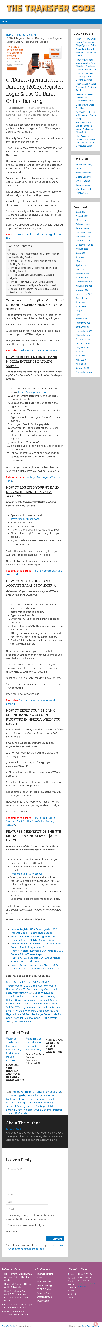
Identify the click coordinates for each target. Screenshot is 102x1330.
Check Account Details (19, 982)
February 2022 (83, 273)
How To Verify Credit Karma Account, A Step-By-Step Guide (86, 42)
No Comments (26, 118)
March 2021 (81, 318)
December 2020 (84, 331)
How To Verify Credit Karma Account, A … (85, 1277)
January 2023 (82, 228)
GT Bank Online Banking (30, 1099)
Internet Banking (15, 111)
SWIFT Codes (24, 115)
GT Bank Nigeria (16, 1095)
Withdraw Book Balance (38, 1010)
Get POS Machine (48, 1003)
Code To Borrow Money (29, 989)
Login (29, 111)
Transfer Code (41, 115)
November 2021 (84, 286)
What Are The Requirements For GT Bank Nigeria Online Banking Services (34, 256)
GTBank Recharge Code (36, 1014)
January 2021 (82, 327)
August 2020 (82, 347)
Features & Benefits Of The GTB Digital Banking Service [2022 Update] (34, 291)
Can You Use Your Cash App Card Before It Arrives (85, 76)
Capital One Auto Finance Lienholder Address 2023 (35, 1058)
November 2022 (84, 236)
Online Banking (42, 1109)
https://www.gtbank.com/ (33, 392)
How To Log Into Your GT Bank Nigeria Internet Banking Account (33, 270)
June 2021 (81, 306)
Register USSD (22, 1021)
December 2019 (84, 372)
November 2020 (84, 335)
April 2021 (81, 314)
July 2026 (80, 212)
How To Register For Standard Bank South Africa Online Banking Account (31, 821)
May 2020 (81, 360)
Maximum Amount (23, 992)
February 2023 (83, 224)
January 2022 (82, 277)
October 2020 (83, 339)
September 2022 (84, 245)
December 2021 (84, 281)
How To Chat (30, 1003)
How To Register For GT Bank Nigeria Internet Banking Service (32, 263)
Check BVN (40, 1018)
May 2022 (81, 261)
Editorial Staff (16, 107)
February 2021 (83, 323)
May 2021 (81, 310)
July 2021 (80, 302)
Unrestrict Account (25, 1000)
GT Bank (26, 1091)
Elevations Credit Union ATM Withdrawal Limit (84, 97)
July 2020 (80, 351)
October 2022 (83, 240)
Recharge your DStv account (26, 873)
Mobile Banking (42, 111)
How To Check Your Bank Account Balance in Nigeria (32, 277)
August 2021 (82, 298)
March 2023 (82, 220)
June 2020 (81, 355)
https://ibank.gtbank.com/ (25, 519)
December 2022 (84, 232)
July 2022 (80, 253)
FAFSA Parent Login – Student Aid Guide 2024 (86, 115)
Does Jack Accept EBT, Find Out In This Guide (86, 52)
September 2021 (84, 294)
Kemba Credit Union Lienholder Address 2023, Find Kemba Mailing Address (15, 1072)
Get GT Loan (42, 996)
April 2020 (81, 364)
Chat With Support (45, 992)
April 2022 (81, 265)
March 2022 (82, 269)
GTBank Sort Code (43, 982)
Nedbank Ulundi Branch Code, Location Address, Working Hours (54, 1045)
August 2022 (82, 249)
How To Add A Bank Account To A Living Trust (86, 87)
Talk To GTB (13, 1007)
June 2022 (81, 257)
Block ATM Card (15, 1010)
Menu (5, 21)
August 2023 (82, 216)
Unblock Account (51, 1007)
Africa (16, 1091)
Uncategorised (83, 189)
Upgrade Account (31, 1007)
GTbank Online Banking (40, 1102)
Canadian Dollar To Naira (20, 996)
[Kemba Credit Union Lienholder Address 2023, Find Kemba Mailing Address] (15, 1049)
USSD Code (30, 985)
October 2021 (83, 290)
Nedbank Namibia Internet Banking (38, 350)
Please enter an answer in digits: (26, 1225)
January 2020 (82, 368)
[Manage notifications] (96, 1324)
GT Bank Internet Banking (46, 1091)
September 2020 (84, 343)
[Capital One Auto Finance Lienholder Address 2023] (35, 1044)
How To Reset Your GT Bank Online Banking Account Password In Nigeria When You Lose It (33, 284)
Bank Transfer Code (90, 1326)
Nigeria (28, 1109)
